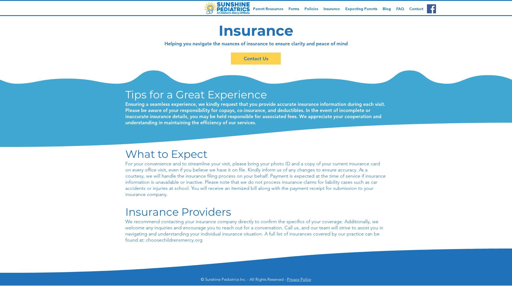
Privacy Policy (299, 279)
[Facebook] (431, 8)
